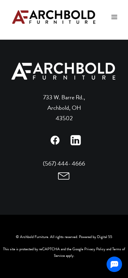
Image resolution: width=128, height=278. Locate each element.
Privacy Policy (94, 249)
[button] (55, 143)
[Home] (64, 71)
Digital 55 (104, 237)
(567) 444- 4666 (64, 163)
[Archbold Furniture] (54, 17)
